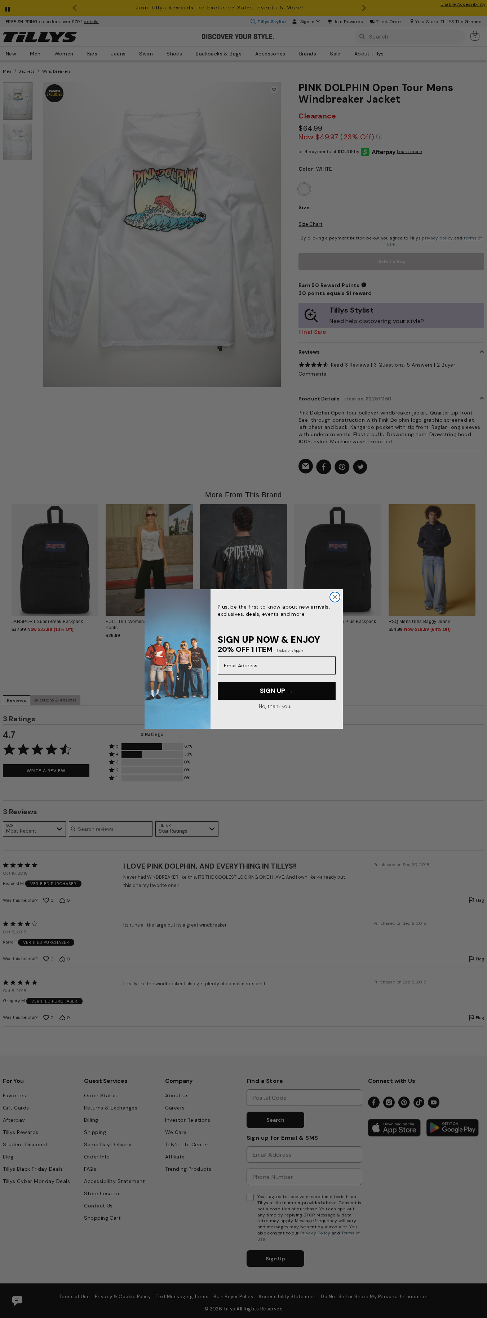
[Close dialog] (335, 597)
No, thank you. (275, 706)
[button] (479, 555)
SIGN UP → (276, 690)
